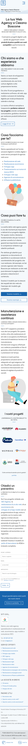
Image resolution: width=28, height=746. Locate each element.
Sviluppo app (9, 167)
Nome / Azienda (5, 552)
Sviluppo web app (11, 175)
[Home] (3, 3)
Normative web (7, 696)
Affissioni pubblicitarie (12, 180)
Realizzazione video (8, 664)
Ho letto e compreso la (12, 579)
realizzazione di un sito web (11, 504)
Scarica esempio (13, 300)
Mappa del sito (7, 688)
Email (2, 561)
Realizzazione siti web (12, 161)
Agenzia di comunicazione (14, 177)
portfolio (14, 475)
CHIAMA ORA (9, 742)
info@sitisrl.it (8, 641)
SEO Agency (6, 502)
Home (2, 11)
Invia (4, 585)
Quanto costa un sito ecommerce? (12, 702)
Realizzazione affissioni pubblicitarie (13, 675)
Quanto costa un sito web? (10, 699)
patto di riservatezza (9, 543)
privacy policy (9, 580)
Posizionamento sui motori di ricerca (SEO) (15, 170)
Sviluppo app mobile (8, 653)
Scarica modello (13, 294)
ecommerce (5, 507)
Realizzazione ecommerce (14, 164)
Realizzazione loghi (8, 661)
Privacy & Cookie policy (9, 686)
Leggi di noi (6, 124)
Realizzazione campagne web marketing (14, 670)
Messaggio (4, 569)
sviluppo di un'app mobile (11, 510)
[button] (23, 3)
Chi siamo (5, 683)
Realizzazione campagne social (12, 672)
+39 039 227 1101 (8, 638)
